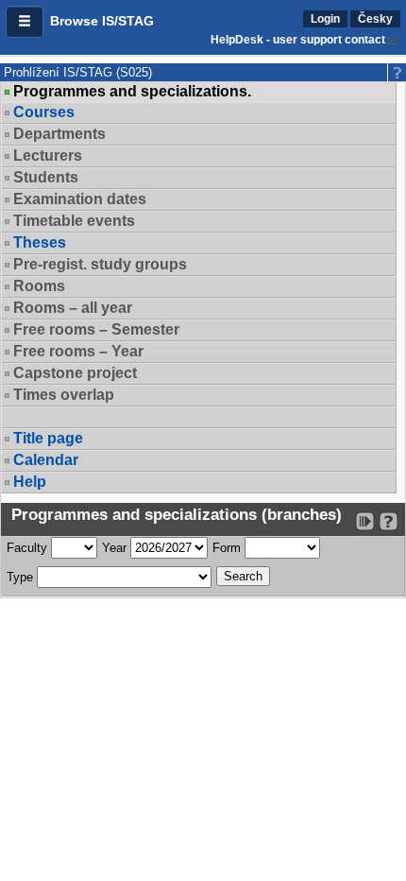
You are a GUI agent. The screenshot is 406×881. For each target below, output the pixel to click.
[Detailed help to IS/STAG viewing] (388, 521)
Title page (48, 438)
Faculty (27, 548)
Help (29, 482)
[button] (24, 22)
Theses (39, 242)
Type (20, 577)
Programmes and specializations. (132, 91)
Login (325, 19)
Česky (375, 19)
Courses (44, 112)
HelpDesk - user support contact (298, 39)
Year (114, 548)
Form (226, 548)
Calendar (45, 460)
